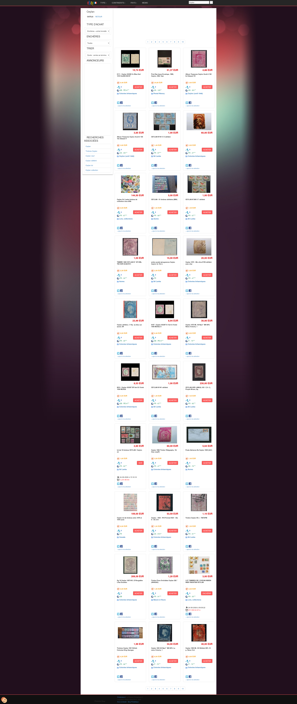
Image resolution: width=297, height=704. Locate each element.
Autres (156, 219)
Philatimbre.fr (121, 697)
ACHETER (138, 87)
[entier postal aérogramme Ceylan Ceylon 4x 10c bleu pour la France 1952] (165, 246)
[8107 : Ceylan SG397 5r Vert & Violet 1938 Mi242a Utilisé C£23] (164, 309)
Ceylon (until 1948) (195, 93)
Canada (122, 537)
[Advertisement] (98, 99)
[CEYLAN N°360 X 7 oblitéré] (199, 184)
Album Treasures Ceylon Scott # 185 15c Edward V (130, 138)
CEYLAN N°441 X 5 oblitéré (161, 137)
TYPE (102, 3)
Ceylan (88, 146)
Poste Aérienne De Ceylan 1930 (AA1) (199, 450)
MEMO (145, 3)
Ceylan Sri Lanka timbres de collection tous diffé (127, 200)
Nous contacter (122, 702)
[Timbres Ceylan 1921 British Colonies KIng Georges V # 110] (130, 632)
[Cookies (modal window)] (4, 700)
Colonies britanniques (128, 93)
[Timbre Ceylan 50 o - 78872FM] (199, 502)
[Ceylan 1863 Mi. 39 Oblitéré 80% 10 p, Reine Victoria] (199, 632)
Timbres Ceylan (91, 151)
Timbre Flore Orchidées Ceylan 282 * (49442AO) (164, 581)
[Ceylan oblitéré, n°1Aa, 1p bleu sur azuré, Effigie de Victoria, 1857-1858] (130, 309)
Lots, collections (126, 219)
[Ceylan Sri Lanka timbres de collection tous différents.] (130, 184)
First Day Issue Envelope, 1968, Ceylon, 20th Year (162, 75)
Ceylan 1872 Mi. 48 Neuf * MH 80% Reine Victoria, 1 (198, 326)
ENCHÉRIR (207, 593)
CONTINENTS (117, 3)
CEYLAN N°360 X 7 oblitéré (195, 199)
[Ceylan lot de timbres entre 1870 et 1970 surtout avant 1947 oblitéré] (130, 502)
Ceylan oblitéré (91, 160)
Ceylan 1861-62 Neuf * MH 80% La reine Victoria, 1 (163, 649)
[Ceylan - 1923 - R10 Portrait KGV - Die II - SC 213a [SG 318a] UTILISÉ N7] (164, 502)
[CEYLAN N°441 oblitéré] (165, 372)
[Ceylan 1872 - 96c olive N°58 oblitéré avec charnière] (199, 246)
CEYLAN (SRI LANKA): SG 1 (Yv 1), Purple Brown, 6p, (198, 388)
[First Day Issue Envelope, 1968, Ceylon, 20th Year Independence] (164, 58)
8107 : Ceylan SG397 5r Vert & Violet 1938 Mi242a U (164, 326)
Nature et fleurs (159, 600)
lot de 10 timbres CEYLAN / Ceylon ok (129, 451)
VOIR (140, 463)
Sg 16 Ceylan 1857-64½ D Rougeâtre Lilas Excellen (130, 581)
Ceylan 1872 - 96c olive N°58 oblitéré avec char (198, 263)
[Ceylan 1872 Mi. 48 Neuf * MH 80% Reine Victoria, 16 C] (199, 309)
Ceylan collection (92, 170)
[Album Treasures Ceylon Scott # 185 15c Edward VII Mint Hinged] (130, 121)
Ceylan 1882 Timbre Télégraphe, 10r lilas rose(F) (164, 451)
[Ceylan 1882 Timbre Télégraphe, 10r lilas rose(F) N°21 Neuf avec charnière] (165, 434)
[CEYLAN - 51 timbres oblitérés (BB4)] (165, 184)
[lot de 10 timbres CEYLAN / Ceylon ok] (130, 434)
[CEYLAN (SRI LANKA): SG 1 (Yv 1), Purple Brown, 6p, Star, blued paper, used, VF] (199, 372)
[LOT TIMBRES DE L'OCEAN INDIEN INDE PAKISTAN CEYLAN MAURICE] (199, 565)
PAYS (133, 3)
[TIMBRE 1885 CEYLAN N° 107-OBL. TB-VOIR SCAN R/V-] (130, 246)
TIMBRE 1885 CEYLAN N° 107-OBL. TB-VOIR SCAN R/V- (129, 263)
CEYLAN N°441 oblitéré (159, 387)
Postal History (159, 93)
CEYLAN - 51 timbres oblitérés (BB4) (164, 199)
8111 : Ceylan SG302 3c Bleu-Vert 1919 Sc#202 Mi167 (129, 75)
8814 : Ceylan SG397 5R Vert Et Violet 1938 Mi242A (130, 388)
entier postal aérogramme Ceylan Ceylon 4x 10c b (163, 263)
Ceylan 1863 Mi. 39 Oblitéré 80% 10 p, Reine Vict (198, 649)
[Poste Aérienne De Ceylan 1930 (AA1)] (199, 435)
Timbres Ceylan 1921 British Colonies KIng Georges (127, 649)
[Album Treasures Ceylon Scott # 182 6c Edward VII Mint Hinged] (199, 58)
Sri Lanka (157, 156)
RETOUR (98, 16)
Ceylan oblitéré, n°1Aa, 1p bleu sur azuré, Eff (129, 326)
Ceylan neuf (90, 156)
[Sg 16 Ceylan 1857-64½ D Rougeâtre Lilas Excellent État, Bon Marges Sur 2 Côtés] (130, 565)
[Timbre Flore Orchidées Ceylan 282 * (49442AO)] (165, 565)
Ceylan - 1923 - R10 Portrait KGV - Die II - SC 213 (164, 519)
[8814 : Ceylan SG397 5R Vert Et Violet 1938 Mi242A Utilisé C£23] (130, 372)
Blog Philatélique (133, 702)
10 (183, 42)
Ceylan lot (89, 165)
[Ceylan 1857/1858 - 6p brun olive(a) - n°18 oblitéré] (199, 121)
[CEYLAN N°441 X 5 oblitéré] (164, 121)
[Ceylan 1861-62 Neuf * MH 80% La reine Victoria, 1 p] (164, 632)
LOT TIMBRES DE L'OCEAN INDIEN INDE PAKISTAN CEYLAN (198, 581)
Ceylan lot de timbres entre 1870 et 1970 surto (129, 519)
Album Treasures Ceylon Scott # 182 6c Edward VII (198, 75)
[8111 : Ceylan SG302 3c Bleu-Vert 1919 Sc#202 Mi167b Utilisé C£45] (130, 58)
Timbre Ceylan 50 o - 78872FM (196, 518)
